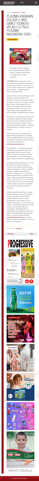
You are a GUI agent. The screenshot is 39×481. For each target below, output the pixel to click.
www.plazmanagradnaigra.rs (16, 144)
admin (23, 12)
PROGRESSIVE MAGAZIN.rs (9, 2)
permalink (19, 228)
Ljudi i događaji (12, 39)
